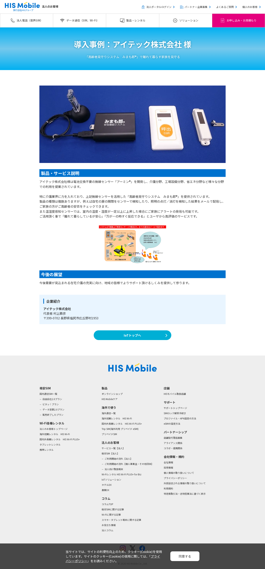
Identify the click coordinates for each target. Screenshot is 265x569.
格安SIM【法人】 (110, 453)
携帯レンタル (47, 449)
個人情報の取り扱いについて (179, 472)
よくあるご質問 (225, 7)
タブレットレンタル (50, 444)
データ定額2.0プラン (53, 409)
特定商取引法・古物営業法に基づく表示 (185, 493)
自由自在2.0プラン (52, 399)
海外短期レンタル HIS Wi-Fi (55, 434)
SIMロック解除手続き (175, 413)
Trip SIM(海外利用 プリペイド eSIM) (120, 428)
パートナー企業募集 (196, 7)
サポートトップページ (175, 408)
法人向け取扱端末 (114, 469)
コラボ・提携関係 (173, 448)
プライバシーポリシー (175, 478)
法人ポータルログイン (158, 7)
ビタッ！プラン (50, 404)
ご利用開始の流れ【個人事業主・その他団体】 (129, 463)
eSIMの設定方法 (172, 423)
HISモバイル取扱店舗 (175, 393)
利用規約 (168, 488)
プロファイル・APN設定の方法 (180, 418)
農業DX (105, 490)
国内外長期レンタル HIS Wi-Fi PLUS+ (60, 439)
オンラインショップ (112, 393)
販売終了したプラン (52, 414)
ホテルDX (107, 484)
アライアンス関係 (173, 443)
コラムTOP (107, 504)
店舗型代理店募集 (173, 437)
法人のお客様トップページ (54, 428)
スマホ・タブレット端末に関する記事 (121, 519)
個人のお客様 (249, 7)
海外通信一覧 (109, 413)
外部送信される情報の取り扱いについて (185, 483)
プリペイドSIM (109, 434)
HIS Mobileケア (110, 399)
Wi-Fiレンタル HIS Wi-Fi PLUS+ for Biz (121, 474)
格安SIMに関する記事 (113, 509)
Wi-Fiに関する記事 (111, 514)
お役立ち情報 (109, 525)
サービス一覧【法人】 (113, 448)
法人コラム (107, 530)
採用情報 (168, 467)
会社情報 (168, 462)
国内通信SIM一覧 (48, 393)
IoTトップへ (132, 335)
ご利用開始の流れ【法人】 (118, 458)
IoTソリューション (111, 479)
